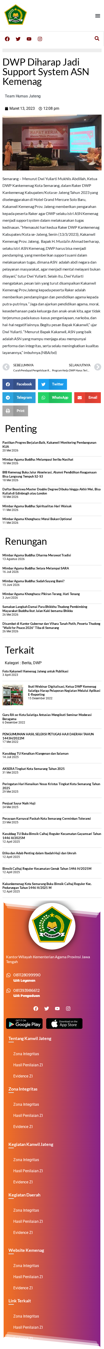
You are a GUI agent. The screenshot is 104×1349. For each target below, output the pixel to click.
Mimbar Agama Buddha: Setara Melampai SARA (35, 568)
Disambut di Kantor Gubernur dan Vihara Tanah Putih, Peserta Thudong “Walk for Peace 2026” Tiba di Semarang (51, 626)
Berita (26, 663)
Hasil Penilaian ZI (28, 1065)
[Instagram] (40, 39)
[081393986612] (8, 990)
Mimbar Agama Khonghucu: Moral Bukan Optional (37, 519)
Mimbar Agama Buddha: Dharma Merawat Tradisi (36, 555)
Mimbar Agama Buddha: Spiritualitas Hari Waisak (36, 506)
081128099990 (27, 975)
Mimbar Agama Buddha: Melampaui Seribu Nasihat (37, 459)
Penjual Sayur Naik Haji (19, 803)
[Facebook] (7, 39)
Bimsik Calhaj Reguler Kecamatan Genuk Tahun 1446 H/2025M (46, 868)
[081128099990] (8, 975)
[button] (98, 16)
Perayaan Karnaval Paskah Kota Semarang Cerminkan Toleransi (46, 818)
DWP (37, 663)
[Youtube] (29, 39)
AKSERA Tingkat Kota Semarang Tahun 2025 (33, 769)
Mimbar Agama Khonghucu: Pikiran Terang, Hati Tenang (41, 594)
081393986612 (26, 990)
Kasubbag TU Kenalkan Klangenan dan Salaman (35, 753)
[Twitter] (18, 39)
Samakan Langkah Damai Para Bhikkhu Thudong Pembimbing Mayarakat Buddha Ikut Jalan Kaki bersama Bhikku (44, 609)
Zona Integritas (26, 1054)
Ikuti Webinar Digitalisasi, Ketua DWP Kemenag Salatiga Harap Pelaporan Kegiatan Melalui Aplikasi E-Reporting (64, 690)
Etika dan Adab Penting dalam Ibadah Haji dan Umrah (39, 853)
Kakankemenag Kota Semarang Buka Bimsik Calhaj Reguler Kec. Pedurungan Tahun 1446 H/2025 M (47, 886)
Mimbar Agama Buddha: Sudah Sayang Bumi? (33, 581)
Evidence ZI (23, 1076)
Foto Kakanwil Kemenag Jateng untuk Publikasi (35, 671)
